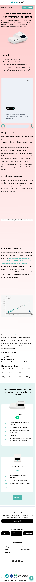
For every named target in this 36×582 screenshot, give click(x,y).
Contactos (5, 533)
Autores (6, 549)
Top (17, 417)
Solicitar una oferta (27, 7)
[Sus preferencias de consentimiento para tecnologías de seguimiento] (3, 579)
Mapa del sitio (7, 552)
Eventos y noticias (8, 547)
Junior (17, 470)
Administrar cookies (25, 549)
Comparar (17, 497)
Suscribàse (16, 521)
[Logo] (7, 576)
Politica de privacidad (25, 547)
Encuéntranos (28, 533)
